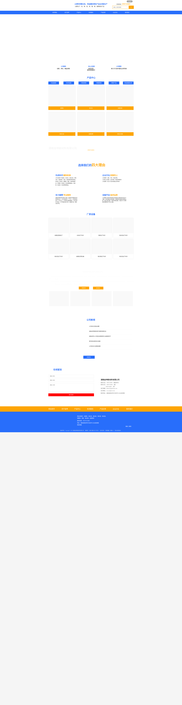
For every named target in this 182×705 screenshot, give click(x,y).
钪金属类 (53, 83)
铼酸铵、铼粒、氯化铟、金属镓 (85, 418)
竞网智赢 (107, 430)
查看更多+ (84, 288)
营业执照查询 (118, 430)
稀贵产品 (114, 83)
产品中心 (77, 409)
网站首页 (52, 409)
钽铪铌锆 (83, 83)
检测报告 (90, 409)
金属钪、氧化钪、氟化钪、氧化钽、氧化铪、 (95, 416)
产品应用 (103, 409)
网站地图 (79, 424)
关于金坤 (65, 409)
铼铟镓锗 (98, 83)
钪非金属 (68, 83)
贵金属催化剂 (128, 83)
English (129, 1)
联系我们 (98, 288)
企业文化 (116, 409)
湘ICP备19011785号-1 (94, 430)
